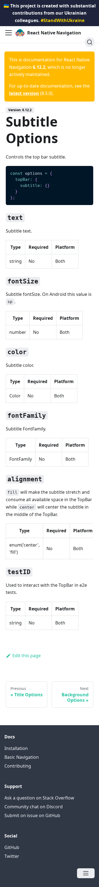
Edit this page (26, 656)
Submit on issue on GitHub (32, 815)
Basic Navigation (21, 757)
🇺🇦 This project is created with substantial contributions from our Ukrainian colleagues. (50, 13)
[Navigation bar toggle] (8, 33)
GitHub (11, 847)
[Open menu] (86, 873)
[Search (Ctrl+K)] (90, 42)
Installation (16, 748)
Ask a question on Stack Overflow (39, 798)
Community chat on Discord (33, 807)
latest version (24, 93)
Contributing (17, 766)
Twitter (11, 856)
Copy (85, 172)
